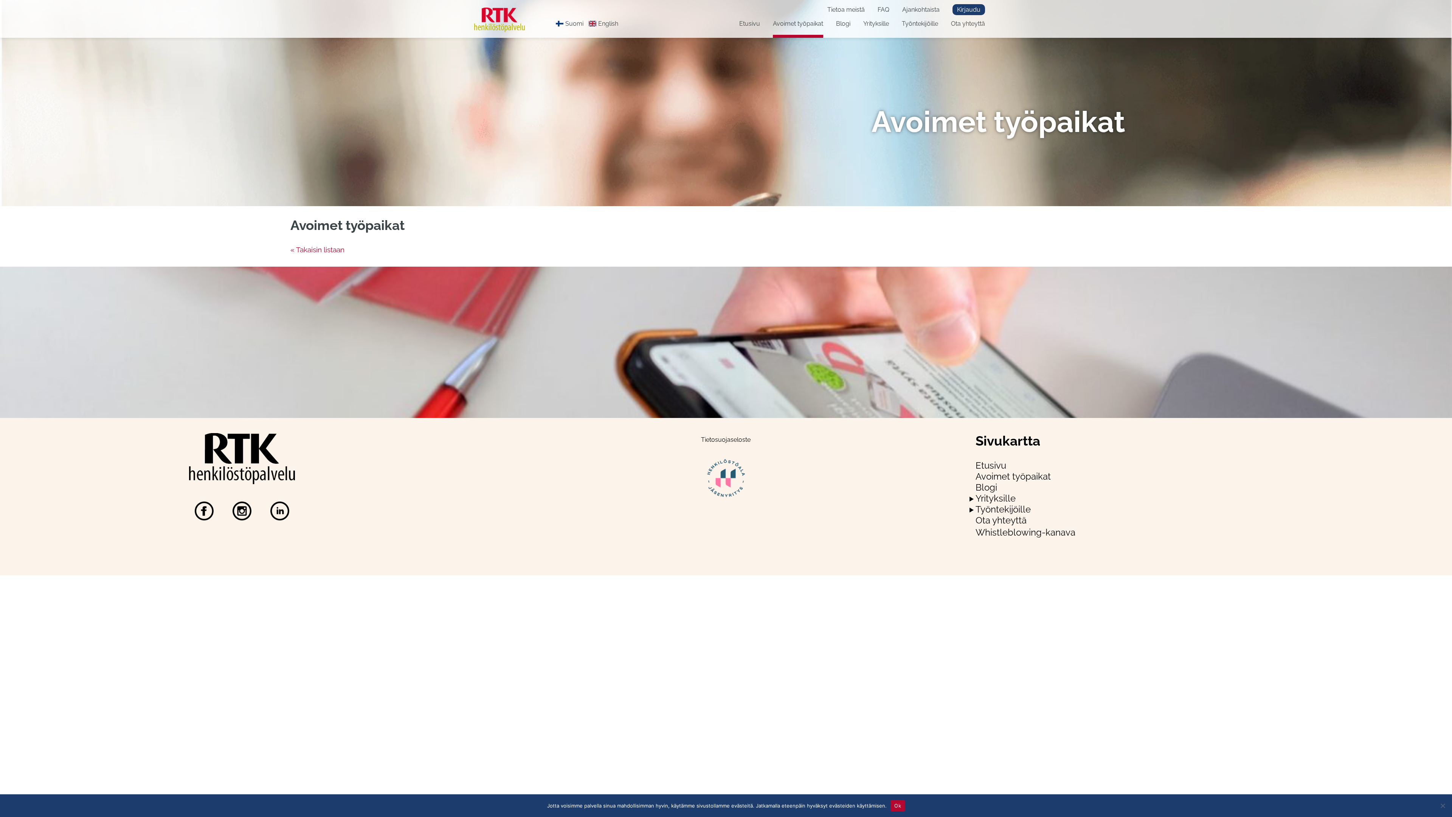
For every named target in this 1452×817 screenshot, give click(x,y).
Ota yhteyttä (968, 23)
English (608, 23)
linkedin (279, 511)
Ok (897, 805)
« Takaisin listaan (317, 249)
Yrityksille (876, 23)
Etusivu (749, 23)
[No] (1442, 805)
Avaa (972, 499)
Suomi (574, 23)
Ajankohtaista (921, 9)
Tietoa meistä (846, 9)
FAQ (883, 9)
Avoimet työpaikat (798, 23)
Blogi (843, 23)
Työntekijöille (920, 23)
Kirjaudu (968, 9)
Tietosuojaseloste (726, 439)
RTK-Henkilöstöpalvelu (505, 20)
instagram (242, 511)
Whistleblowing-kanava (1025, 532)
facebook (204, 511)
